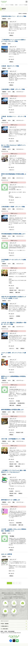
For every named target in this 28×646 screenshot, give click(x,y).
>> (19, 583)
